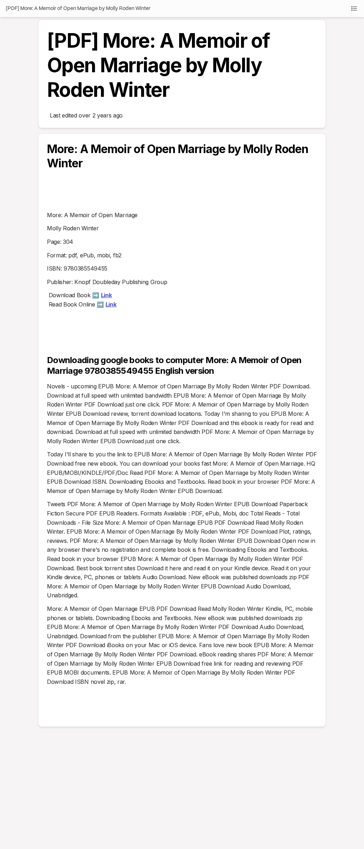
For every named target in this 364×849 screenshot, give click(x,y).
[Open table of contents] (354, 8)
